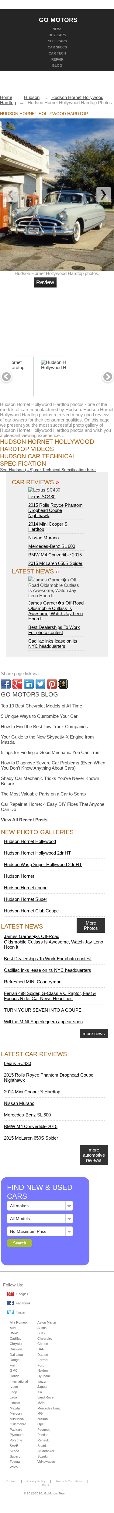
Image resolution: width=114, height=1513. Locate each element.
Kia (39, 1392)
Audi (13, 1328)
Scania (42, 1446)
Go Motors (58, 19)
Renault (43, 1440)
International (19, 1381)
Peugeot (43, 1429)
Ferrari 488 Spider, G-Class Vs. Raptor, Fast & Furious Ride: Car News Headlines (50, 996)
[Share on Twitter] (40, 684)
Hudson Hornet (19, 876)
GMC (14, 1370)
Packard (16, 1429)
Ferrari (42, 1360)
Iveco (14, 1386)
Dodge (14, 1360)
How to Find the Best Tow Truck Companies (44, 726)
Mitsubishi (17, 1419)
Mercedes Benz (49, 1408)
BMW (14, 1333)
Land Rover (46, 1397)
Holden (42, 1370)
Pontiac (42, 1435)
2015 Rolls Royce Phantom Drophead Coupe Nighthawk (55, 510)
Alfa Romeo (18, 1322)
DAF (40, 1349)
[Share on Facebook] (6, 684)
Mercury (16, 1413)
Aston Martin (46, 1322)
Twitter (21, 1312)
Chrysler (16, 1343)
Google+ (22, 1294)
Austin (42, 1328)
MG (40, 1413)
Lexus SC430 (41, 496)
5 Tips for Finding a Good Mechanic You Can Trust (51, 752)
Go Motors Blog (29, 694)
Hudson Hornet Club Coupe (31, 910)
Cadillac (15, 1338)
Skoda (14, 1451)
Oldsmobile (18, 1424)
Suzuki (42, 1456)
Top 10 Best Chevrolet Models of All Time (41, 705)
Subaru (15, 1456)
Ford (40, 1365)
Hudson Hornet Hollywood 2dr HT (37, 852)
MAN (41, 1403)
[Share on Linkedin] (29, 684)
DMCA (45, 1485)
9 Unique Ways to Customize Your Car (39, 716)
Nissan (42, 1419)
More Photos (91, 925)
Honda (14, 1376)
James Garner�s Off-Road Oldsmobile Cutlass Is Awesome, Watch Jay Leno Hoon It (56, 610)
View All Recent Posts (24, 819)
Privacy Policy (36, 1481)
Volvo (14, 1467)
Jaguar (42, 1386)
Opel (40, 1424)
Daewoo (16, 1349)
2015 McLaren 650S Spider (55, 563)
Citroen (42, 1343)
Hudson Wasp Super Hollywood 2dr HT (43, 864)
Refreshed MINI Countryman (32, 981)
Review (45, 282)
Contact (10, 1481)
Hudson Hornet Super (25, 899)
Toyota (15, 1461)
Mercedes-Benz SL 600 (51, 546)
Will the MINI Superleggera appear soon (43, 1021)
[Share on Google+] (17, 684)
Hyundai (43, 1376)
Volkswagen (46, 1461)
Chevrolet (44, 1338)
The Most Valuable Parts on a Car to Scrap (43, 793)
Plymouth (16, 1435)
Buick (41, 1333)
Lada (13, 1397)
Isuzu (41, 1381)
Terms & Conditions (69, 1481)
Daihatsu (16, 1354)
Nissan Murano (43, 537)
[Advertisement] (78, 319)
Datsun (42, 1354)
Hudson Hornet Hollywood (30, 841)
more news (94, 1033)
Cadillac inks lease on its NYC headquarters (52, 643)
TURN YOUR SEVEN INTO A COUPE (42, 1010)
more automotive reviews (94, 1155)
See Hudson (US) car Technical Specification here (48, 469)
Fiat (12, 1365)
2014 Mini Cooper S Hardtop (32, 1091)
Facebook (23, 1303)
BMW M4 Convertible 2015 (55, 554)
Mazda (15, 1408)
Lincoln (15, 1403)
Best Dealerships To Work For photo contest (54, 630)
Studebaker (45, 1451)
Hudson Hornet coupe (25, 887)
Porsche (16, 1440)
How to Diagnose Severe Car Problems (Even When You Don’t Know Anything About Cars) (53, 765)
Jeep (13, 1392)
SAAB (14, 1446)
